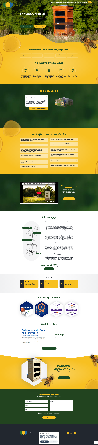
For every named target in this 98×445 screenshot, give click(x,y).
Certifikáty (79, 2)
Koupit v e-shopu (40, 26)
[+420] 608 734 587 (65, 26)
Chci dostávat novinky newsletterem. (50, 413)
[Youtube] (75, 433)
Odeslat (49, 417)
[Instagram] (71, 433)
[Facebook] (68, 433)
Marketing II (59, 335)
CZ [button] (93, 2)
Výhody (68, 2)
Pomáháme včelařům (55, 2)
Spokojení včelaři (62, 2)
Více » (56, 337)
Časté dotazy (84, 2)
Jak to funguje (73, 2)
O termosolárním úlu (26, 26)
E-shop (89, 2)
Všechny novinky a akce (49, 348)
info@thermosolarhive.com (64, 24)
